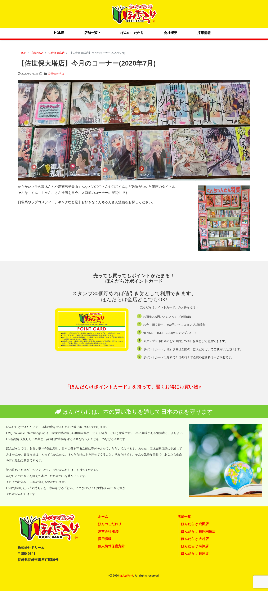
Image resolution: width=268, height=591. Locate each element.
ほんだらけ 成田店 (195, 524)
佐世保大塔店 (56, 73)
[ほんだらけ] (134, 13)
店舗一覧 (91, 33)
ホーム (103, 516)
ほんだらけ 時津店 (195, 546)
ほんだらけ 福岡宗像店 (198, 531)
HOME (59, 33)
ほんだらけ (126, 575)
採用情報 (204, 33)
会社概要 (170, 33)
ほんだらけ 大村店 (195, 539)
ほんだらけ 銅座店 (195, 553)
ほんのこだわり (132, 33)
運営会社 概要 (108, 531)
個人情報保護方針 (111, 546)
